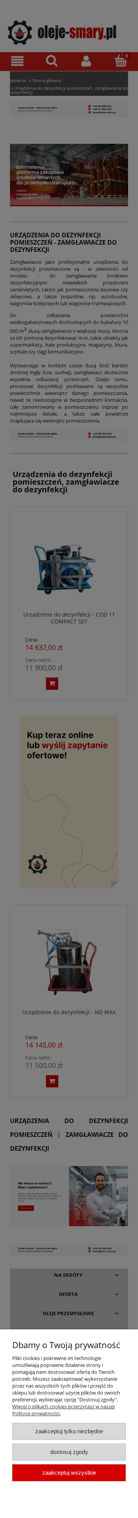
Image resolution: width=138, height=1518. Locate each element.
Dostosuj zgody (69, 1452)
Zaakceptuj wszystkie (69, 1472)
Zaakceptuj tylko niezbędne (69, 1431)
